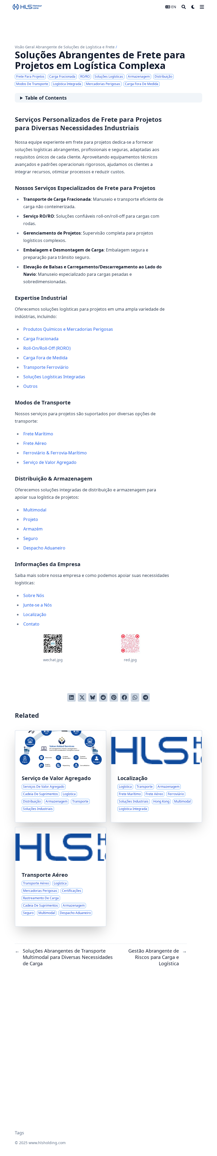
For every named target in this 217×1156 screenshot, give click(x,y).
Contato (31, 624)
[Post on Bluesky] (92, 697)
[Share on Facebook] (124, 697)
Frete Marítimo (38, 434)
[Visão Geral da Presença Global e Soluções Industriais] (156, 776)
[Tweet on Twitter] (82, 697)
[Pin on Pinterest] (114, 697)
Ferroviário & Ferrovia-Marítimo (55, 453)
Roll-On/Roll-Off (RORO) (47, 348)
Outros (30, 386)
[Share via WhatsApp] (135, 697)
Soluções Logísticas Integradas (54, 377)
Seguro (30, 538)
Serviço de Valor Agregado (49, 462)
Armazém (33, 529)
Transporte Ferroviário (46, 367)
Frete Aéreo (35, 443)
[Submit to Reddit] (103, 697)
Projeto (30, 519)
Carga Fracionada (40, 339)
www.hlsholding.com (47, 1142)
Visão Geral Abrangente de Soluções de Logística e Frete (65, 46)
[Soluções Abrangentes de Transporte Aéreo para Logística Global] (60, 876)
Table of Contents (46, 98)
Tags (19, 1133)
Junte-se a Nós (37, 605)
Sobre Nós (33, 595)
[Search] (184, 7)
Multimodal (34, 510)
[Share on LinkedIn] (71, 697)
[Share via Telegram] (145, 697)
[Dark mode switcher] (193, 7)
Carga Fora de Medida (45, 358)
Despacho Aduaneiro (44, 548)
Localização (34, 614)
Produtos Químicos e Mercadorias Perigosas (68, 329)
